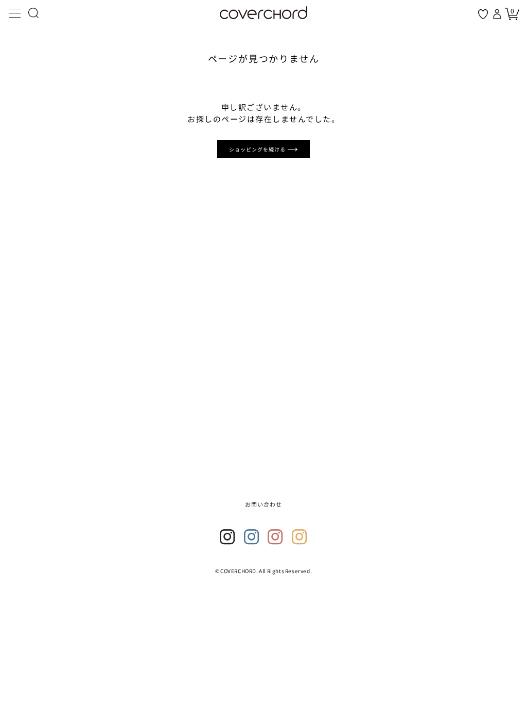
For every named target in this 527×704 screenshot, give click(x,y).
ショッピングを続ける (258, 149)
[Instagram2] (251, 537)
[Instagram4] (299, 537)
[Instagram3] (275, 537)
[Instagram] (227, 537)
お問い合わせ (264, 504)
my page (498, 14)
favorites (483, 14)
